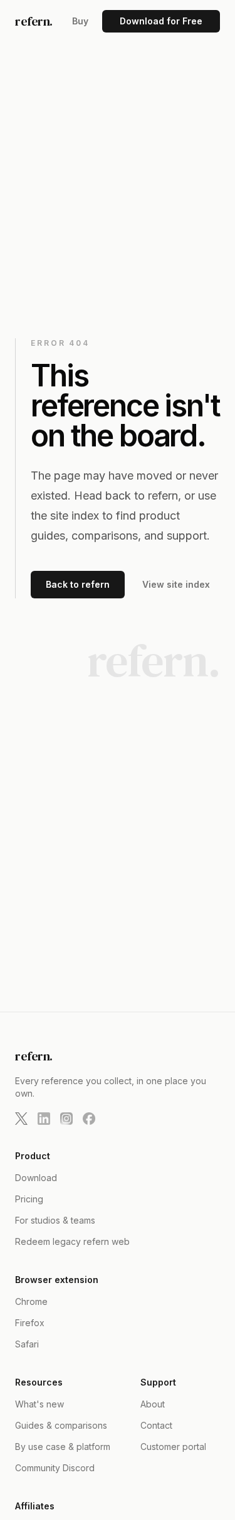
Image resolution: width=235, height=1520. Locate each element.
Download (36, 1177)
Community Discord (55, 1467)
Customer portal (173, 1446)
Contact (156, 1425)
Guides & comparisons (61, 1425)
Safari (27, 1344)
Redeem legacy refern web (72, 1241)
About (152, 1404)
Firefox (29, 1322)
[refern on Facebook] (89, 1118)
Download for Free (161, 21)
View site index (176, 584)
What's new (39, 1404)
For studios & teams (55, 1220)
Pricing (29, 1199)
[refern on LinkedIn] (44, 1118)
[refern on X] (21, 1118)
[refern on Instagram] (66, 1118)
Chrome (31, 1301)
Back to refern (78, 584)
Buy (80, 21)
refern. (34, 21)
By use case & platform (62, 1446)
